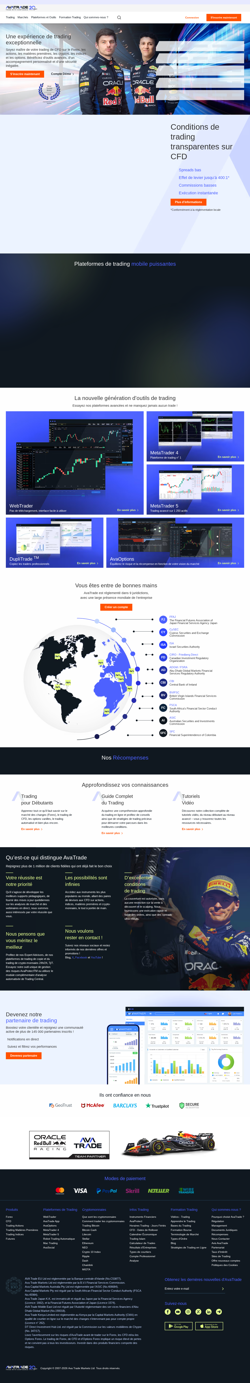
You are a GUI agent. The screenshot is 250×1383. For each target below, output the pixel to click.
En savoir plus (126, 510)
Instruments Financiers (143, 1216)
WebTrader (49, 1216)
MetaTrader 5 (51, 1234)
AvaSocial (49, 1247)
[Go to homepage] (22, 8)
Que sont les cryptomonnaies (99, 1216)
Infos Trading (139, 1210)
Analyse (134, 1260)
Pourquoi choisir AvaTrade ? (228, 1216)
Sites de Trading (221, 1256)
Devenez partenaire (23, 1055)
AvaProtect (136, 1221)
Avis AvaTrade (220, 1243)
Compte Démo (61, 73)
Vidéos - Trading (180, 1216)
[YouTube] (178, 1312)
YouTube (96, 957)
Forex (9, 1216)
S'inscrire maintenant (224, 17)
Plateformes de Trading (60, 1210)
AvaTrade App (51, 1221)
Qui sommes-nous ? (96, 17)
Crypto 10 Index (91, 1251)
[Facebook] (168, 1312)
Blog (173, 1243)
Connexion (192, 17)
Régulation (218, 1221)
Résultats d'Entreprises (143, 1247)
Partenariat (218, 1247)
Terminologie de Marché (185, 1234)
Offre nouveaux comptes (226, 1260)
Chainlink (87, 1265)
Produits (12, 1210)
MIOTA (86, 1269)
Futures (10, 1238)
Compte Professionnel (142, 1256)
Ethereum (88, 1243)
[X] (198, 1312)
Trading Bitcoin (90, 1225)
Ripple (85, 1256)
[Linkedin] (209, 1312)
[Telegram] (219, 1312)
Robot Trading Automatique (59, 1238)
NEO (85, 1247)
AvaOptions (50, 1225)
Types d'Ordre (179, 1238)
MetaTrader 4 (51, 1230)
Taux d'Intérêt (219, 1251)
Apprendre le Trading (183, 1221)
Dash (85, 1260)
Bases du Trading (181, 1225)
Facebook (81, 957)
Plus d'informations (188, 202)
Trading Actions (15, 1225)
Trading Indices (15, 1234)
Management (219, 1225)
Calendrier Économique (143, 1234)
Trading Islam (137, 1238)
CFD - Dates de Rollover (144, 1230)
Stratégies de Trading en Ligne (188, 1247)
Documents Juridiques (224, 1230)
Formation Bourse (181, 1230)
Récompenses (220, 1234)
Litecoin (86, 1234)
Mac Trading (50, 1243)
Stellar (85, 1238)
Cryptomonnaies (94, 1210)
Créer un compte (116, 607)
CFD (8, 1221)
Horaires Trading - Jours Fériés (148, 1225)
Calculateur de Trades (142, 1243)
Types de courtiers (140, 1251)
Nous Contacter (221, 1238)
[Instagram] (188, 1312)
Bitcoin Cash (89, 1230)
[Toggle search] (119, 17)
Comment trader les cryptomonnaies (103, 1221)
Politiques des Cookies (225, 1265)
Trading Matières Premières (22, 1230)
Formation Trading (184, 1210)
